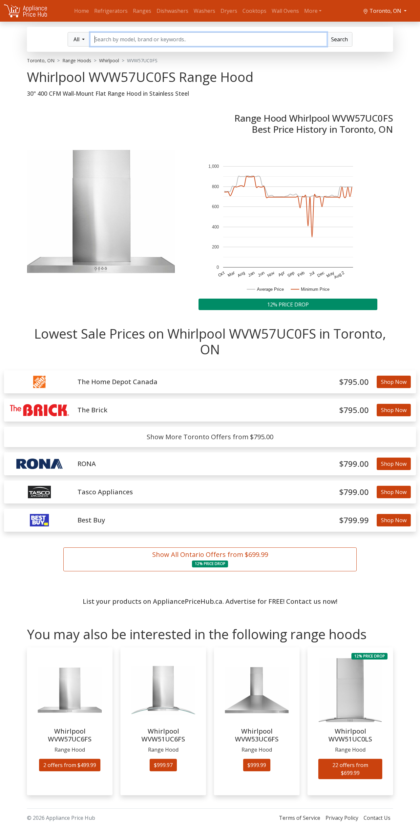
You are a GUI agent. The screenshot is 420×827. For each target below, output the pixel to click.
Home (81, 10)
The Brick (92, 410)
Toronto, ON (385, 10)
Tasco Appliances (105, 492)
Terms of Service (299, 817)
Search (339, 39)
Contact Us (377, 817)
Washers (204, 10)
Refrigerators (111, 10)
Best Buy (91, 520)
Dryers (228, 10)
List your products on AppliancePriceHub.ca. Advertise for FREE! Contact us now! (210, 601)
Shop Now (394, 381)
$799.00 (354, 464)
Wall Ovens (285, 10)
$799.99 (354, 520)
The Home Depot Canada (117, 382)
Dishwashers (172, 10)
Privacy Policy (342, 817)
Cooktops (254, 10)
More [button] (311, 10)
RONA (86, 464)
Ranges (142, 10)
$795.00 (354, 382)
